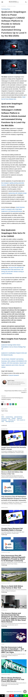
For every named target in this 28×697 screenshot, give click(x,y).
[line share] (16, 404)
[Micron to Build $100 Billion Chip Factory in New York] (14, 462)
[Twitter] (4, 58)
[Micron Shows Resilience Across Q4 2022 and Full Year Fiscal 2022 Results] (14, 666)
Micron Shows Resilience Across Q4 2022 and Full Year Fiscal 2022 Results (12, 679)
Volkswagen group (10, 421)
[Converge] (14, 2)
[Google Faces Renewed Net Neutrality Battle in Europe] (14, 438)
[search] (26, 2)
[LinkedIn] (5, 58)
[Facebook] (2, 58)
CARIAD (13, 418)
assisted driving (9, 416)
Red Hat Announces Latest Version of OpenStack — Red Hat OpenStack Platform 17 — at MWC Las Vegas (13, 649)
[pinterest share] (8, 404)
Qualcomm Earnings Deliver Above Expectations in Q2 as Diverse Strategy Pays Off (13, 347)
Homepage (3, 6)
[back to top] (25, 691)
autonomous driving (5, 418)
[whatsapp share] (13, 404)
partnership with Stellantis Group (17, 193)
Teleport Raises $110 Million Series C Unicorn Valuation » (15, 391)
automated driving (18, 416)
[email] (7, 695)
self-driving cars (11, 420)
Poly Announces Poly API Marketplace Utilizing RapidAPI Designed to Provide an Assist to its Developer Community (14, 498)
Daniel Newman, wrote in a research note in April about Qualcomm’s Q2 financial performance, (13, 209)
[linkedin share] (10, 404)
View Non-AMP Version (17, 691)
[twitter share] (2, 404)
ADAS (2, 416)
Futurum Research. (14, 375)
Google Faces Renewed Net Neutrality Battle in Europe (12, 529)
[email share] (5, 404)
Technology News (11, 6)
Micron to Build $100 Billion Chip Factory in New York (12, 587)
